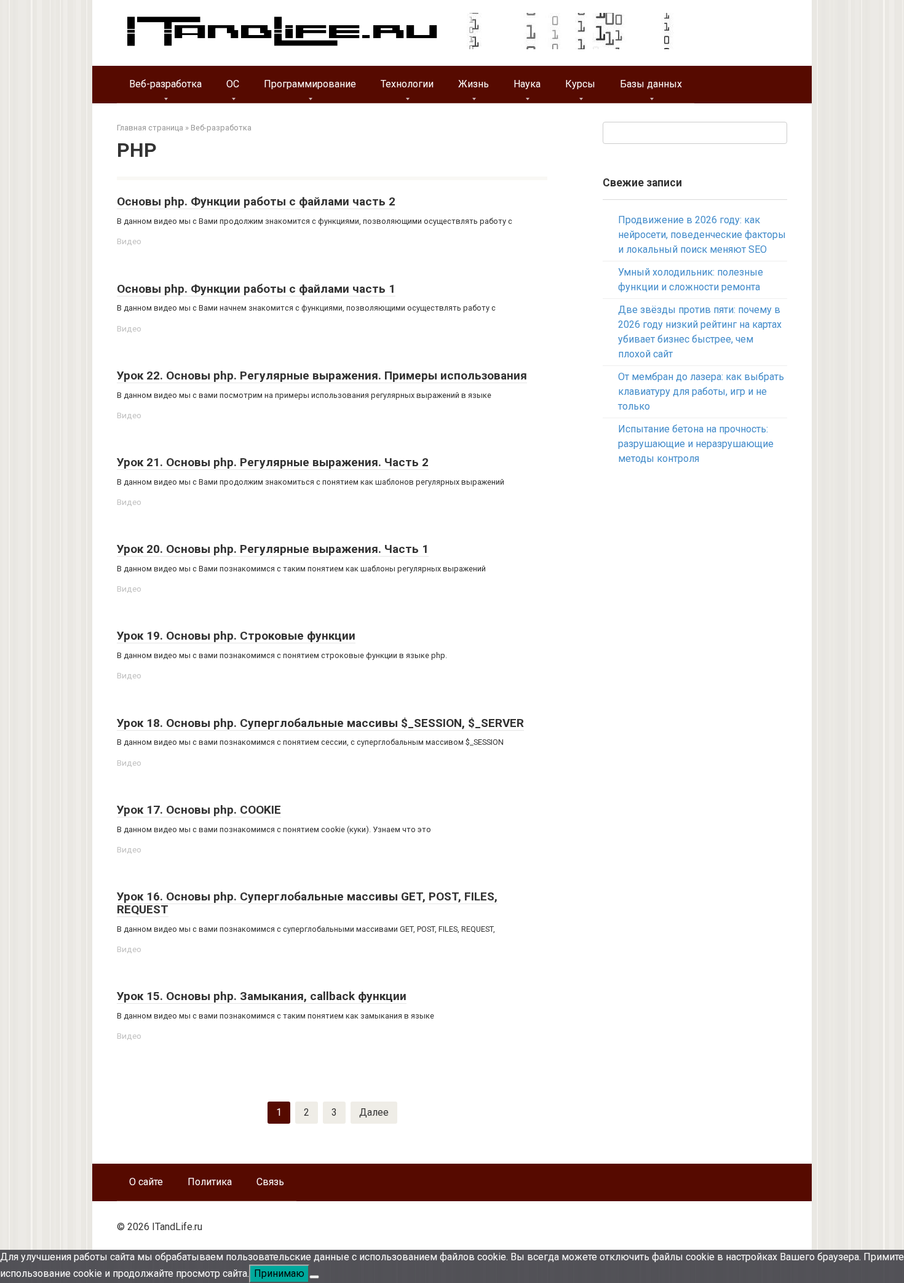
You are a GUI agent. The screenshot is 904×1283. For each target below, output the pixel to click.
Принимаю (279, 1273)
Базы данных (651, 84)
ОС (232, 84)
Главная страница (150, 127)
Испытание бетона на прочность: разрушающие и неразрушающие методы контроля (696, 443)
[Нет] (314, 1277)
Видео (129, 241)
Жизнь (473, 84)
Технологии (407, 84)
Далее (374, 1112)
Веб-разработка (165, 84)
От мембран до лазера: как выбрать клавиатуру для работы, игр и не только (701, 391)
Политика (210, 1182)
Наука (527, 84)
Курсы (580, 84)
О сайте (146, 1182)
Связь (270, 1182)
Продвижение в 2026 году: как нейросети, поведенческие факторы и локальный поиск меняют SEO (702, 234)
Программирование (310, 84)
